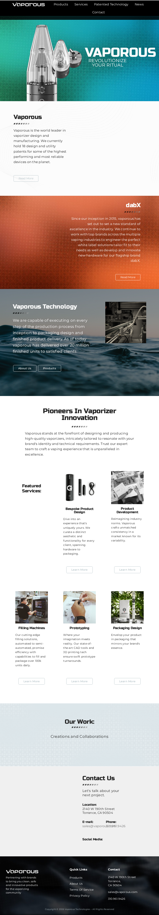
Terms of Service (81, 889)
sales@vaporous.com (99, 826)
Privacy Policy (80, 895)
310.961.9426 (115, 826)
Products (76, 877)
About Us (76, 883)
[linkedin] (84, 843)
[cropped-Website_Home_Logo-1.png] (28, 4)
